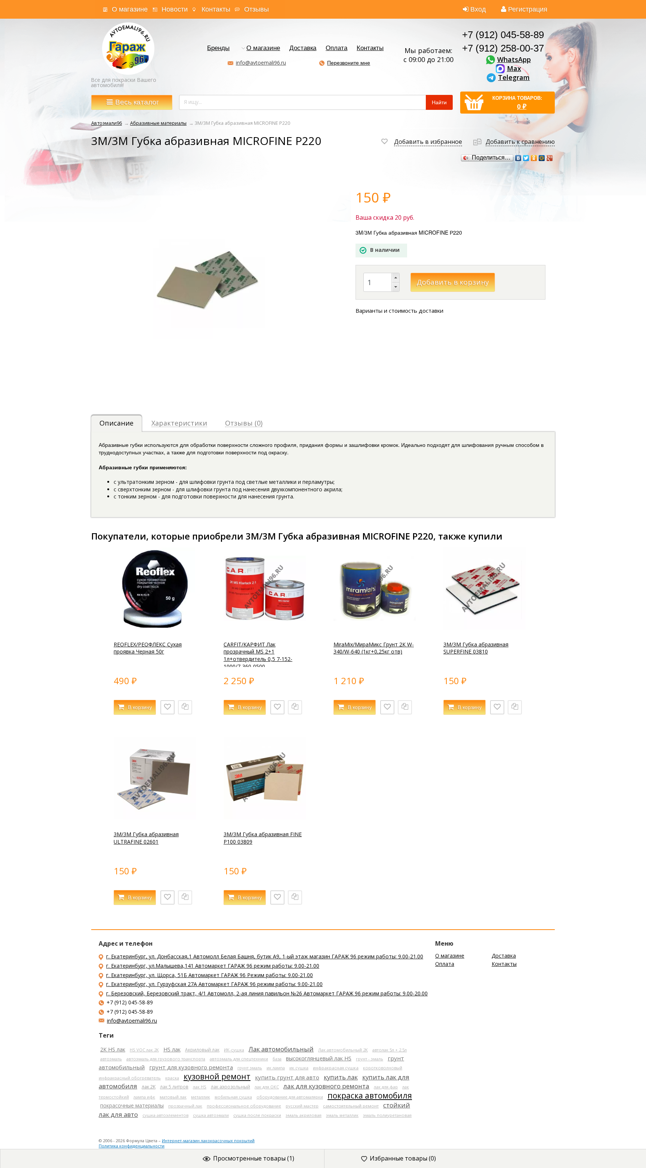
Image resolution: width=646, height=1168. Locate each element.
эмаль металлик (342, 1115)
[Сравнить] (185, 707)
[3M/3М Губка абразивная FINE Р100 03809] (265, 817)
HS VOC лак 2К (144, 1050)
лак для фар (386, 1087)
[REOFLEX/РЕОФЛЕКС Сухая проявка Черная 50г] (155, 627)
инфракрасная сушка (336, 1067)
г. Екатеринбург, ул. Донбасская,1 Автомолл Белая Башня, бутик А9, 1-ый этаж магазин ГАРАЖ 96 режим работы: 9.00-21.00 (264, 956)
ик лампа (276, 1067)
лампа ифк (144, 1097)
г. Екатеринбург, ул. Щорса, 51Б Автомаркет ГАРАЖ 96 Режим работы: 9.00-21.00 (209, 975)
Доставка (302, 48)
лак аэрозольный (230, 1087)
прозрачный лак (185, 1106)
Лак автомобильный (281, 1049)
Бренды (218, 48)
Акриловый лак (202, 1050)
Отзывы (256, 9)
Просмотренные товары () (253, 1158)
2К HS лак (112, 1049)
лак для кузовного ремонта (326, 1086)
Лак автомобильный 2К (343, 1050)
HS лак (172, 1049)
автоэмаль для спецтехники (239, 1059)
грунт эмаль (249, 1067)
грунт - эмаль (369, 1059)
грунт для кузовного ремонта (191, 1067)
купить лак (341, 1077)
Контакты (216, 9)
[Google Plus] (550, 158)
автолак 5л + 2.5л (389, 1050)
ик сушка (298, 1067)
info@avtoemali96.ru (261, 62)
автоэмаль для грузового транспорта (165, 1059)
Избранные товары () (403, 1158)
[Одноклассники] (534, 158)
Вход (478, 9)
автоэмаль (111, 1059)
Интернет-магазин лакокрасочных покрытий (208, 1140)
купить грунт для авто (287, 1077)
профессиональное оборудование (244, 1106)
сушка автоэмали (211, 1115)
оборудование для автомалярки (289, 1097)
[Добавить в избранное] (167, 707)
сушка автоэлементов (165, 1115)
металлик (200, 1097)
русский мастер (302, 1106)
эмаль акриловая (304, 1115)
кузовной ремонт (217, 1076)
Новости (175, 9)
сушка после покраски (257, 1115)
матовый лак (173, 1097)
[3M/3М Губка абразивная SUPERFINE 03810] (484, 627)
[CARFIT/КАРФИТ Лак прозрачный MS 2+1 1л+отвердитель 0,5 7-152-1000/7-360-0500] (265, 627)
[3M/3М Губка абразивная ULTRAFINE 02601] (155, 817)
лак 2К (149, 1087)
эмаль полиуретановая (387, 1115)
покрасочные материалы (132, 1105)
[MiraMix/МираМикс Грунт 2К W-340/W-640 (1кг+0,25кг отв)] (374, 627)
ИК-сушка (234, 1050)
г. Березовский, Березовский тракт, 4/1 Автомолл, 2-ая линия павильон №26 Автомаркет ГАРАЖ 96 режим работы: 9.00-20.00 (267, 993)
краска (172, 1078)
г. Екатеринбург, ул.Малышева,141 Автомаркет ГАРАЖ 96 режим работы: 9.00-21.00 (212, 965)
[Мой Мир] (542, 158)
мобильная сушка (233, 1097)
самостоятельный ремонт (351, 1106)
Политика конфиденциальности (131, 1146)
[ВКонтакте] (518, 158)
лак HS (199, 1087)
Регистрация (527, 9)
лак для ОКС (267, 1087)
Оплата (336, 48)
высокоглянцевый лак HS (318, 1058)
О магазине (130, 9)
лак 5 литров (174, 1087)
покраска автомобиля (369, 1095)
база (277, 1059)
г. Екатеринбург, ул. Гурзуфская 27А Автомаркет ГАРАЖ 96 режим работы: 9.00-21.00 (214, 984)
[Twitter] (526, 158)
